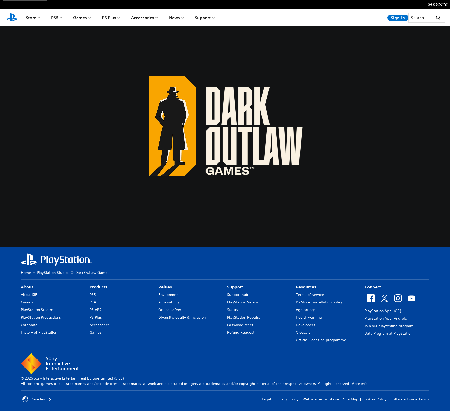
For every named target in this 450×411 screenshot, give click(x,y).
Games (80, 17)
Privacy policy (286, 399)
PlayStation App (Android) (386, 318)
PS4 (93, 302)
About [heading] (27, 286)
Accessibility (169, 302)
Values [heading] (165, 286)
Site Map (350, 399)
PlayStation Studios (53, 272)
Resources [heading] (306, 286)
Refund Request (240, 332)
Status (232, 309)
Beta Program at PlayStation (389, 333)
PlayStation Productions (41, 317)
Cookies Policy (374, 399)
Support (203, 17)
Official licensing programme (321, 340)
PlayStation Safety (242, 302)
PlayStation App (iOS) (383, 310)
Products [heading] (98, 286)
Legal (266, 399)
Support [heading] (235, 286)
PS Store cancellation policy (319, 302)
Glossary (303, 332)
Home (26, 272)
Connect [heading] (373, 286)
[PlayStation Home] (11, 18)
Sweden (38, 399)
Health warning (309, 317)
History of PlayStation (39, 332)
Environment (169, 294)
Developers (305, 325)
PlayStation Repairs (243, 317)
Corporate (29, 325)
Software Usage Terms (410, 399)
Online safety (169, 309)
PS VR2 (95, 309)
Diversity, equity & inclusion (182, 317)
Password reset (240, 325)
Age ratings (306, 309)
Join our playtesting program (389, 326)
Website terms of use (321, 399)
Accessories (142, 17)
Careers (27, 302)
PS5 (54, 17)
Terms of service (310, 294)
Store (31, 17)
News (174, 17)
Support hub (237, 294)
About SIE (29, 294)
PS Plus (109, 17)
